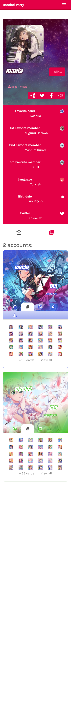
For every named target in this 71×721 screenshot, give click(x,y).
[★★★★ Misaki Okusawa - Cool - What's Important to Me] (40, 354)
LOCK (25, 164)
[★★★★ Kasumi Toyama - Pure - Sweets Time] (40, 327)
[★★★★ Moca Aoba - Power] (21, 467)
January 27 (30, 198)
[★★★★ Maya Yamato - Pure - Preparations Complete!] (40, 440)
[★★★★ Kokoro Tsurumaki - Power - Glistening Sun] (11, 454)
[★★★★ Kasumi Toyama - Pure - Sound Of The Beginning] (60, 354)
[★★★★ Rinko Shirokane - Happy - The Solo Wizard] (21, 460)
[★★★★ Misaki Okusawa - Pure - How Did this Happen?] (50, 347)
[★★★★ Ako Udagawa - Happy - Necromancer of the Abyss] (30, 354)
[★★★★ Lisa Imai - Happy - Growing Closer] (50, 340)
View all (35, 360)
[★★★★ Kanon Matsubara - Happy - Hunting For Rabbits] (50, 354)
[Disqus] (35, 546)
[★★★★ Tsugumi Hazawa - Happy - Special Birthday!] (11, 440)
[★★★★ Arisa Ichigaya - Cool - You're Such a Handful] (11, 467)
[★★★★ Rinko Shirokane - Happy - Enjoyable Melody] (21, 340)
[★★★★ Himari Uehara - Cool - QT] (30, 454)
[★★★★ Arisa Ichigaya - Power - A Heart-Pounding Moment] (11, 460)
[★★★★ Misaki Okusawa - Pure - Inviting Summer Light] (40, 467)
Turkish (29, 181)
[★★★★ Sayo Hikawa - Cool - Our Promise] (40, 447)
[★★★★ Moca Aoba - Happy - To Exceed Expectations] (11, 354)
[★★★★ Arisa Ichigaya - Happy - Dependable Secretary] (60, 447)
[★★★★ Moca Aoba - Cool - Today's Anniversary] (50, 334)
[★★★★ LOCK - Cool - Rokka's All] (60, 327)
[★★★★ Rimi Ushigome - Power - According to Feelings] (30, 334)
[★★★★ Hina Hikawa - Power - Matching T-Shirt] (40, 340)
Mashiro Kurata (28, 147)
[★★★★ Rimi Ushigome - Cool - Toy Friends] (30, 447)
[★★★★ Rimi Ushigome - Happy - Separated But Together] (30, 347)
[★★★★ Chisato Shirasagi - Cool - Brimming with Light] (40, 347)
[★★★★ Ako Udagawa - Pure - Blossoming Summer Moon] (50, 327)
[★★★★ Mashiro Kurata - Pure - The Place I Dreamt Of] (30, 440)
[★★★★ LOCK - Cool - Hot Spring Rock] (21, 440)
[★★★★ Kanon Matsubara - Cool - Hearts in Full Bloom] (21, 347)
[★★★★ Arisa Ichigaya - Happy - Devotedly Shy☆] (11, 340)
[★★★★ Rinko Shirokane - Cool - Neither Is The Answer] (21, 327)
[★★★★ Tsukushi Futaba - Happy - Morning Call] (11, 447)
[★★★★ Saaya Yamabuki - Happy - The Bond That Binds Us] (30, 467)
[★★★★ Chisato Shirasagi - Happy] (30, 327)
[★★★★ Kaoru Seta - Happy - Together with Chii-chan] (30, 340)
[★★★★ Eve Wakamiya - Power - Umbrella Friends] (50, 467)
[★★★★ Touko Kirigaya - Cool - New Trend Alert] (40, 334)
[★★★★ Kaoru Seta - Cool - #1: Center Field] (11, 334)
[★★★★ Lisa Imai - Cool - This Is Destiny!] (11, 327)
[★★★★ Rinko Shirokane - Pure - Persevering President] (60, 460)
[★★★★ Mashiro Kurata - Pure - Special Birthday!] (50, 460)
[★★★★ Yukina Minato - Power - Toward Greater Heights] (50, 454)
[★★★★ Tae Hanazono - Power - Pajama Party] (40, 460)
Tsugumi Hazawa (29, 130)
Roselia (28, 113)
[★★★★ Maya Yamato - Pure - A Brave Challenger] (21, 354)
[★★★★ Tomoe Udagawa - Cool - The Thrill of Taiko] (60, 347)
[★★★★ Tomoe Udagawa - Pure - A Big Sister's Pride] (21, 454)
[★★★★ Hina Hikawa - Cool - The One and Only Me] (60, 454)
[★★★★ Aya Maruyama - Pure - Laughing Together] (21, 447)
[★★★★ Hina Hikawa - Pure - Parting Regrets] (11, 347)
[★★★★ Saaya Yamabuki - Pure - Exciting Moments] (50, 440)
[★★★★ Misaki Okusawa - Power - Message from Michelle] (40, 454)
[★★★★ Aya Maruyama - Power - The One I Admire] (30, 460)
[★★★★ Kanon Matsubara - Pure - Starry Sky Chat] (60, 440)
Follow (57, 72)
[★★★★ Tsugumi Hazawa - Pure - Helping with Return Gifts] (60, 334)
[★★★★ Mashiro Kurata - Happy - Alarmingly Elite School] (21, 334)
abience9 (31, 215)
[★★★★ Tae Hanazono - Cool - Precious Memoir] (60, 340)
